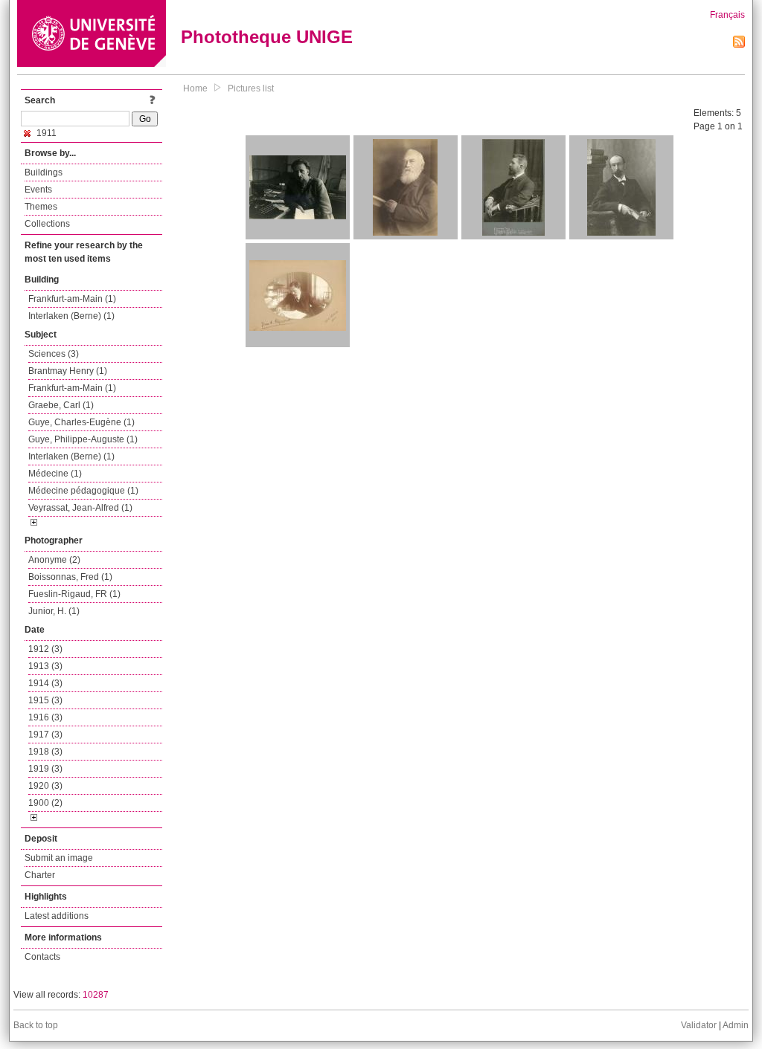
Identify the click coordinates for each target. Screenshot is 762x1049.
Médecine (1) (55, 473)
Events (38, 189)
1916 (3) (45, 717)
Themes (41, 206)
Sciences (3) (53, 354)
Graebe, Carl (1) (61, 405)
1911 (45, 133)
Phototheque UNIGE (267, 37)
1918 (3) (45, 751)
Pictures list (251, 88)
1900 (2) (45, 803)
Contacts (42, 957)
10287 (96, 995)
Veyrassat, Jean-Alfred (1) (80, 508)
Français (727, 15)
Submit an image (59, 858)
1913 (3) (45, 666)
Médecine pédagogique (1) (83, 490)
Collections (47, 224)
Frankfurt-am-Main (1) (72, 299)
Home (195, 88)
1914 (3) (45, 683)
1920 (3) (45, 786)
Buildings (44, 172)
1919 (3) (45, 769)
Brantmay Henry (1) (67, 371)
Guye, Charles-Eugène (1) (81, 422)
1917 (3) (45, 734)
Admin (736, 1025)
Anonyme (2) (54, 560)
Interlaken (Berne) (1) (71, 316)
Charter (40, 875)
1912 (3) (45, 649)
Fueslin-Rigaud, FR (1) (74, 594)
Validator (699, 1025)
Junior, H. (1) (54, 611)
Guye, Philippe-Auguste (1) (83, 439)
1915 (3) (45, 700)
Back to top (35, 1025)
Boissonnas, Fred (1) (70, 577)
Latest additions (57, 916)
